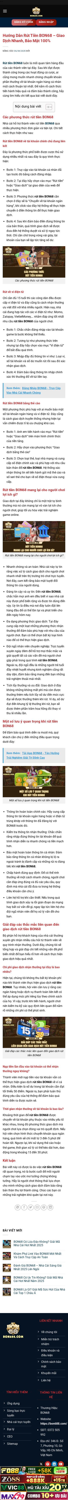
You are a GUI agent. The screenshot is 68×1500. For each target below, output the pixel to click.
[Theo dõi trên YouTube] (61, 1464)
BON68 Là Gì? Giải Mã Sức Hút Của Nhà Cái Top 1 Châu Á (39, 1291)
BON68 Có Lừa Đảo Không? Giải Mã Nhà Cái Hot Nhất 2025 (37, 1243)
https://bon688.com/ (53, 1423)
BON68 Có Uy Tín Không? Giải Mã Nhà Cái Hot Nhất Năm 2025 (38, 1279)
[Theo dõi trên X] (41, 1464)
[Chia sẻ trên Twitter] (31, 1208)
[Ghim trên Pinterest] (44, 1208)
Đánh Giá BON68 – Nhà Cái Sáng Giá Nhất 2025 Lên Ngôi (37, 1267)
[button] (5, 11)
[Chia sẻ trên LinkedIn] (50, 1208)
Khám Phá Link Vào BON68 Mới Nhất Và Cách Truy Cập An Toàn (37, 1255)
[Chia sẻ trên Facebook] (24, 1208)
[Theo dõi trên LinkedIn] (54, 1464)
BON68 (49, 123)
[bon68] (36, 11)
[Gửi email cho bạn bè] (37, 1208)
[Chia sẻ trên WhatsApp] (18, 1208)
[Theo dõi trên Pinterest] (48, 1464)
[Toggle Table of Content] (47, 107)
